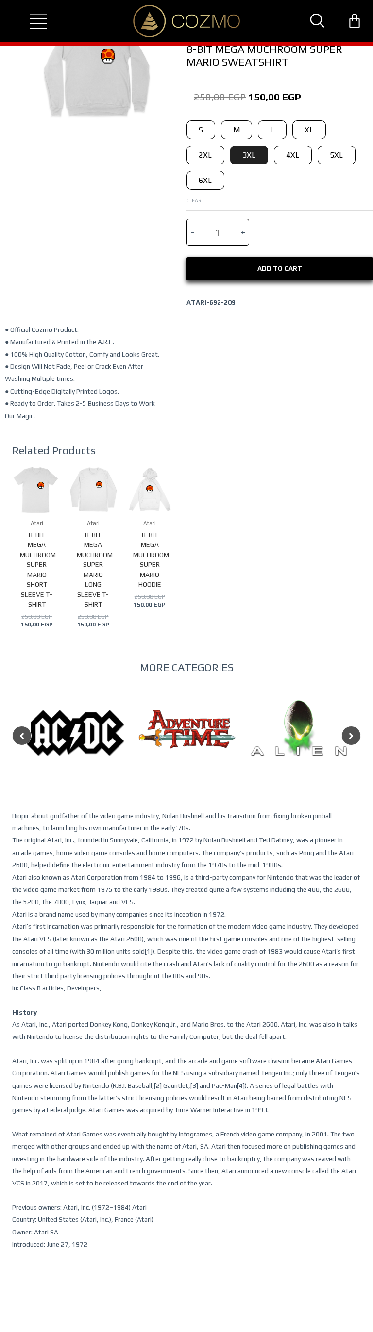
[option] (75, 752)
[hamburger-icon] (29, 21)
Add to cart (279, 268)
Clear (194, 200)
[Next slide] (351, 735)
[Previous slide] (22, 735)
